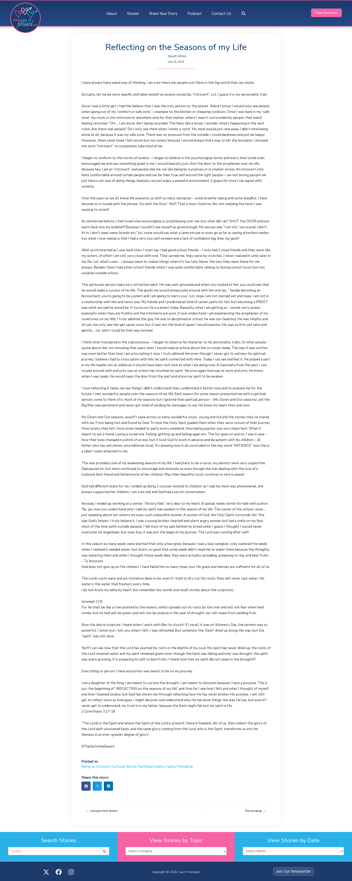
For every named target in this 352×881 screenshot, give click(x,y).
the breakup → (255, 810)
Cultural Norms (124, 766)
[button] (243, 14)
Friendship (185, 766)
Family (170, 766)
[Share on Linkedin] (108, 786)
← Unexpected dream (102, 810)
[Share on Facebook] (86, 786)
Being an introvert (95, 766)
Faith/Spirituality (151, 766)
